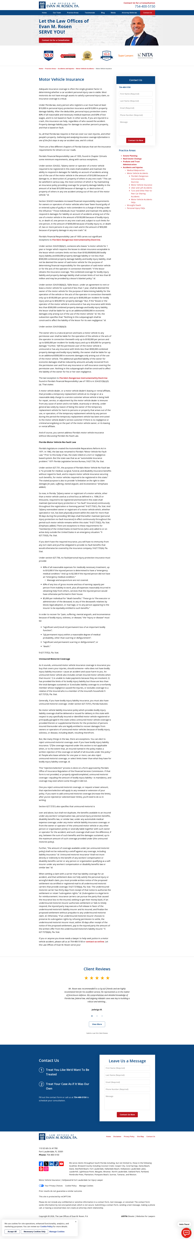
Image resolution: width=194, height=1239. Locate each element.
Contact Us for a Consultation (139, 3)
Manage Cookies (86, 1185)
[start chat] (186, 1233)
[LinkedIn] (51, 1163)
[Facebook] (41, 1163)
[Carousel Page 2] (97, 1016)
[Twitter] (46, 1163)
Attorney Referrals (129, 13)
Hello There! (184, 1224)
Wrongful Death (134, 205)
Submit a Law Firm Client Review (97, 1033)
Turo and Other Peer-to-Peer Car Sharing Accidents (141, 193)
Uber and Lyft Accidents (141, 188)
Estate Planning (130, 156)
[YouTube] (61, 1163)
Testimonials (90, 13)
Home (44, 13)
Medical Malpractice (135, 170)
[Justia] (56, 1163)
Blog (103, 13)
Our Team (57, 13)
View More (97, 1024)
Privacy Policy (129, 1136)
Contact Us (147, 13)
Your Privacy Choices (54, 1185)
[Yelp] (41, 1169)
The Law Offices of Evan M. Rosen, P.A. (71, 1216)
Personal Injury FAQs (136, 208)
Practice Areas (73, 13)
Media (113, 13)
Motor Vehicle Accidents (85, 69)
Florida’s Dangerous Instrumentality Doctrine (139, 179)
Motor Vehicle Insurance (141, 185)
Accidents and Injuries (66, 69)
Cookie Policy (71, 1185)
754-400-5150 (145, 6)
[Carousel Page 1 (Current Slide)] (91, 1016)
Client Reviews (97, 968)
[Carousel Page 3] (102, 1016)
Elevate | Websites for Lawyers (138, 1216)
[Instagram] (46, 1169)
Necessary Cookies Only (34, 1231)
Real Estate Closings (132, 158)
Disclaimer (117, 1136)
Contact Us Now (135, 140)
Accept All (12, 1231)
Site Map (140, 1136)
